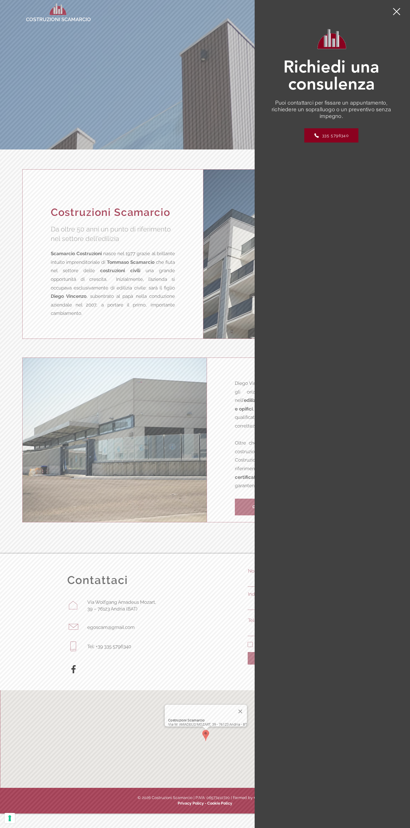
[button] (396, 11)
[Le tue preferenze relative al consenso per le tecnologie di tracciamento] (9, 818)
